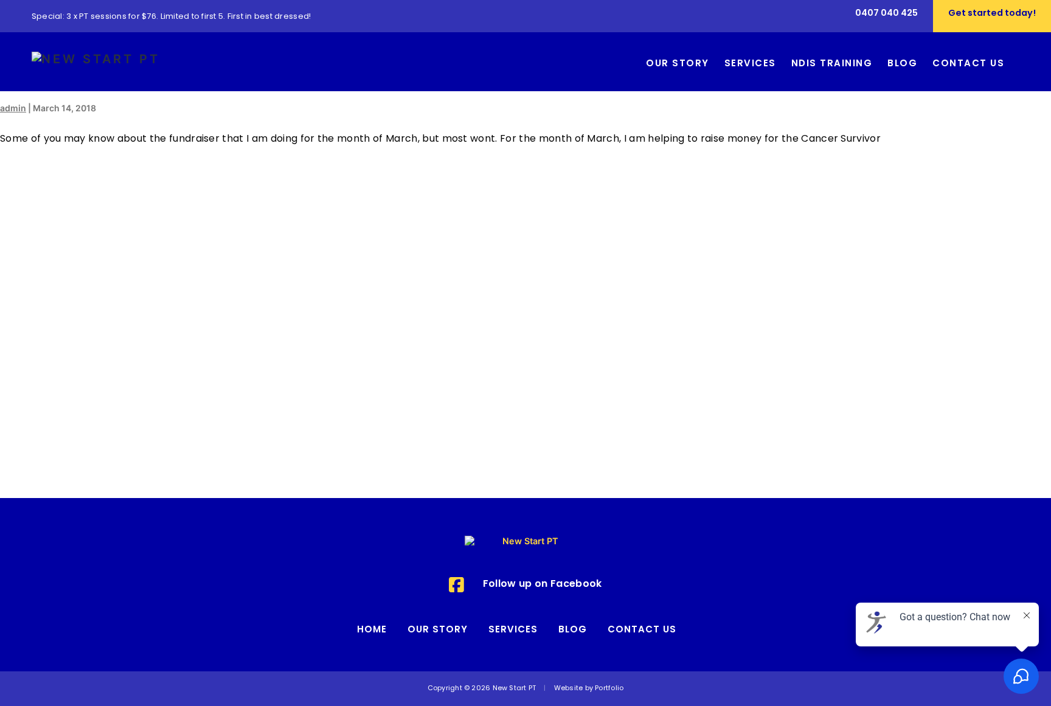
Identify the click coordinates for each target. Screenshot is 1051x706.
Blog (572, 630)
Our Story (438, 630)
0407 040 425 (886, 13)
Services (513, 630)
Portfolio (609, 688)
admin (13, 108)
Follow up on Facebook (542, 584)
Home (372, 630)
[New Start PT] (96, 61)
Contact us (642, 630)
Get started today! (992, 13)
